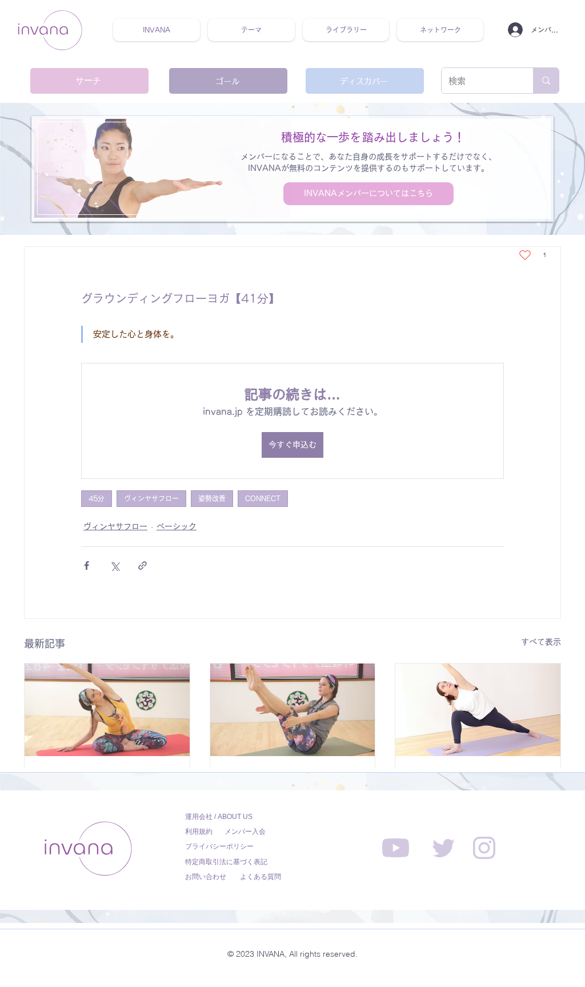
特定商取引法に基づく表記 (226, 862)
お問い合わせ (205, 877)
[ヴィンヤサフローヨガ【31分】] (477, 710)
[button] (251, 29)
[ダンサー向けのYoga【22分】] (292, 710)
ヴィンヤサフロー (151, 498)
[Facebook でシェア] (86, 565)
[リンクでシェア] (142, 565)
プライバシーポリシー (219, 846)
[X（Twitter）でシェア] (114, 565)
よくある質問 (260, 877)
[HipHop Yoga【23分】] (107, 710)
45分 (97, 498)
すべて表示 (541, 642)
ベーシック (177, 526)
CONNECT (263, 498)
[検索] (546, 80)
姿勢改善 (212, 498)
